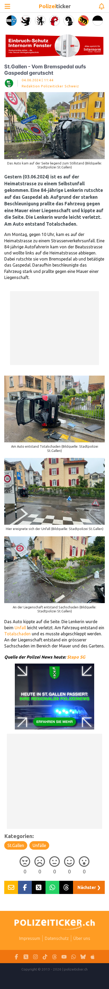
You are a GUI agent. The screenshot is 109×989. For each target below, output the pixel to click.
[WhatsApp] (73, 956)
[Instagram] (35, 956)
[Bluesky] (83, 956)
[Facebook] (16, 956)
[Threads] (54, 956)
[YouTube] (64, 956)
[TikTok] (45, 956)
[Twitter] (26, 956)
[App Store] (92, 956)
